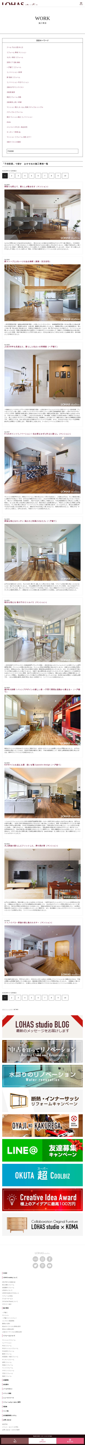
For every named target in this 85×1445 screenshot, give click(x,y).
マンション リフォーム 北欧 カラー (19, 137)
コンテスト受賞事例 (8, 1321)
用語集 (5, 1406)
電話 (14, 1441)
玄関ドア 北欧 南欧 (13, 62)
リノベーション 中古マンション (18, 82)
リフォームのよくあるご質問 (11, 1402)
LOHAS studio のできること (10, 1293)
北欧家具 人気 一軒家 (14, 102)
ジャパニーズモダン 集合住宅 (17, 127)
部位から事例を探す (8, 1329)
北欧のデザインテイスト (15, 87)
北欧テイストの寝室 (14, 142)
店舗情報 (6, 1380)
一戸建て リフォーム (14, 67)
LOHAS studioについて (10, 1277)
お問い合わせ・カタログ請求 (10, 1430)
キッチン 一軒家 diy (13, 132)
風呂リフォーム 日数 (14, 97)
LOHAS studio (21, 3)
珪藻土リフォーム (7, 1365)
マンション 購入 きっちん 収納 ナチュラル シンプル (25, 107)
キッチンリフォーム (8, 1359)
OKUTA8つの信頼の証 (8, 1282)
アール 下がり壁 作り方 (15, 47)
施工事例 (6, 1308)
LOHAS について (7, 1290)
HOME (5, 1273)
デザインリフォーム (8, 1370)
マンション (5, 1315)
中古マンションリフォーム (10, 1348)
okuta (9, 122)
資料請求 (42, 1441)
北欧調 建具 (11, 92)
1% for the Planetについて (10, 1301)
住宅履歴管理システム (9, 1415)
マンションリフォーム (8, 1340)
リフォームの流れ (7, 1296)
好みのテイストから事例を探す (11, 1326)
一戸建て (5, 1312)
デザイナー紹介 (7, 1304)
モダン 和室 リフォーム (15, 57)
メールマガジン (8, 1389)
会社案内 (6, 1384)
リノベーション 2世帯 (14, 72)
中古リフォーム (7, 1345)
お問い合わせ (7, 1420)
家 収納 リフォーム (13, 77)
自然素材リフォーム (8, 1287)
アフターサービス (7, 1298)
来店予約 (5, 1424)
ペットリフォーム (7, 1368)
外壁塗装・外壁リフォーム (10, 1356)
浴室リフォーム (7, 1362)
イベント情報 (7, 1393)
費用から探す (6, 1323)
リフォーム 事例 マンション (16, 52)
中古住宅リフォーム (8, 1351)
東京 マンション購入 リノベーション (19, 117)
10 (65, 176)
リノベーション (7, 1343)
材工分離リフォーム (8, 1285)
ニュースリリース (8, 1398)
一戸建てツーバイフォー (9, 1318)
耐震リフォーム (7, 1354)
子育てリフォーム (7, 1373)
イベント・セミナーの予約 (10, 1427)
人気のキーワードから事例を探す (12, 1332)
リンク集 (6, 1411)
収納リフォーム (7, 1376)
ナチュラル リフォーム (15, 112)
